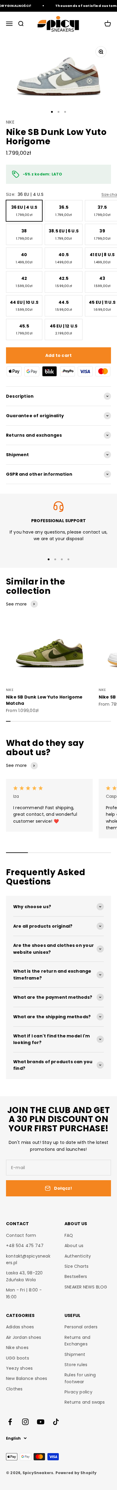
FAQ (68, 1235)
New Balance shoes (26, 1378)
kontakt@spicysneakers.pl (28, 1259)
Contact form (21, 1235)
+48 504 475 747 (25, 1246)
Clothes (14, 1389)
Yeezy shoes (19, 1368)
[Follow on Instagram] (25, 1422)
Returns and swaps (84, 1402)
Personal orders (81, 1327)
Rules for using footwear (80, 1378)
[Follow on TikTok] (56, 1422)
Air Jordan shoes (23, 1337)
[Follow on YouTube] (41, 1422)
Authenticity (77, 1256)
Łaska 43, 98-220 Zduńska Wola (24, 1276)
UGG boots (17, 1358)
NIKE (10, 122)
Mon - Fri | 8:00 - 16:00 (24, 1293)
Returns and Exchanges (77, 1340)
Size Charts (76, 1266)
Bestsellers (75, 1276)
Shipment (75, 1354)
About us (74, 1246)
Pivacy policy (78, 1392)
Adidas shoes (20, 1327)
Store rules (75, 1365)
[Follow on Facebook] (10, 1422)
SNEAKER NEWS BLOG (85, 1287)
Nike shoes (17, 1348)
